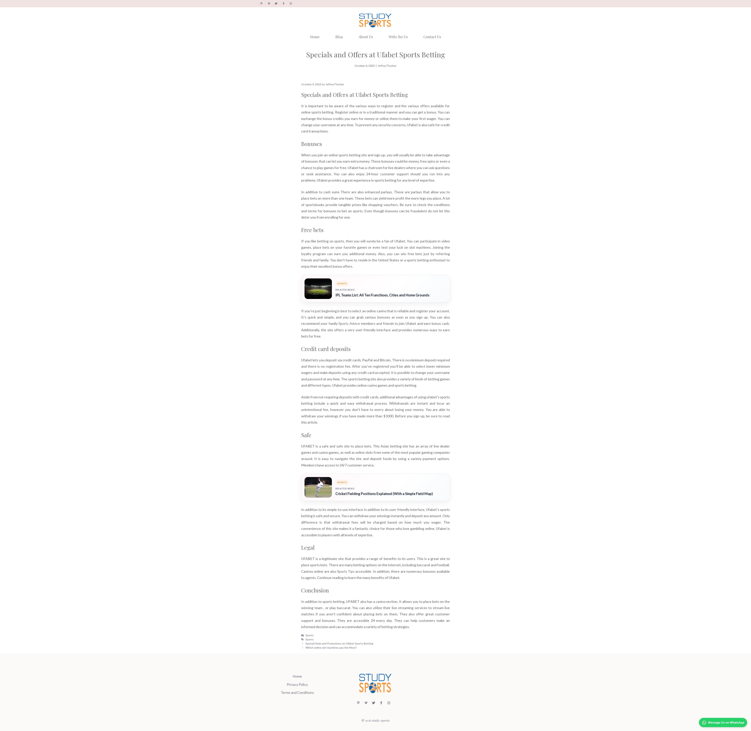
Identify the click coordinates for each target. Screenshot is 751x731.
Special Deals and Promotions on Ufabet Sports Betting (339, 643)
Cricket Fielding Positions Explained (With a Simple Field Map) (384, 494)
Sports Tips (346, 571)
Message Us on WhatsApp (726, 722)
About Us (365, 36)
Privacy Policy (297, 684)
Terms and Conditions (297, 692)
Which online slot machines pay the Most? (331, 647)
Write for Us (398, 36)
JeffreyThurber (387, 65)
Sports (309, 635)
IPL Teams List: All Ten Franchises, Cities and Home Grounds (382, 295)
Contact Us (432, 36)
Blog (339, 36)
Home (315, 36)
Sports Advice (349, 323)
